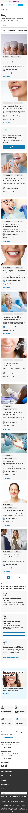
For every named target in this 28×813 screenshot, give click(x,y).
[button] (2, 5)
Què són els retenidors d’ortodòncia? (10, 364)
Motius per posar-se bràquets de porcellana (13, 272)
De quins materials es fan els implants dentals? (12, 413)
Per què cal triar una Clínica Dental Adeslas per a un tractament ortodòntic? (12, 318)
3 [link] (16, 577)
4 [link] (20, 577)
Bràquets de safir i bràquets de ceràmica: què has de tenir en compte (13, 107)
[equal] (2, 766)
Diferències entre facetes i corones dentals (11, 61)
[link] (14, 5)
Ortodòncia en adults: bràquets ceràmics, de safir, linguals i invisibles (13, 179)
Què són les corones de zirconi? (13, 511)
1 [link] (9, 578)
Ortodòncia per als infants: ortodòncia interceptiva (11, 225)
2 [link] (13, 577)
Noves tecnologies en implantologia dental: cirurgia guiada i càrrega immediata (12, 462)
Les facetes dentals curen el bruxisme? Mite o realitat (12, 556)
